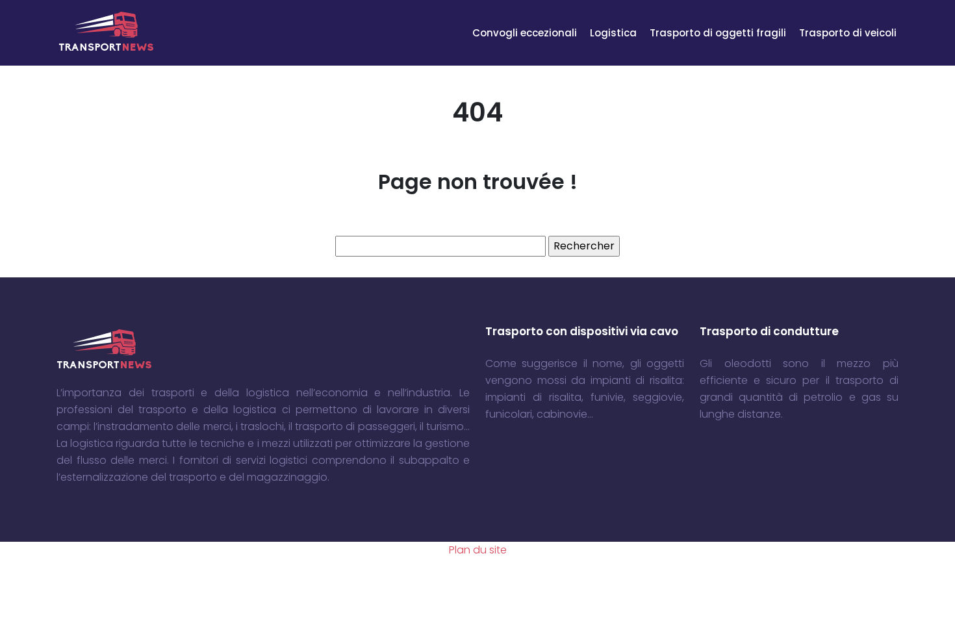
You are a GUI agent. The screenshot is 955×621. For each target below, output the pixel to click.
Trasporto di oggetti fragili (718, 33)
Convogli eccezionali (524, 33)
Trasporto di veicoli (848, 33)
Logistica (613, 33)
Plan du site (478, 549)
